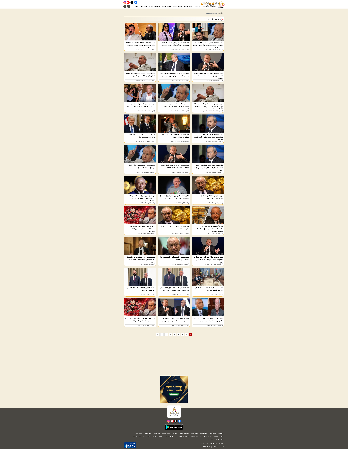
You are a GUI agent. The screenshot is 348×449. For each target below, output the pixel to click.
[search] (125, 6)
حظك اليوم (210, 439)
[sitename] (174, 411)
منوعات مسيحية (166, 433)
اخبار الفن (144, 6)
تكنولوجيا (160, 436)
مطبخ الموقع (148, 433)
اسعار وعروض (146, 436)
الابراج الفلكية (219, 439)
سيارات (154, 436)
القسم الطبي (166, 6)
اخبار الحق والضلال (196, 436)
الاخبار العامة (188, 6)
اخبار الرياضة (157, 433)
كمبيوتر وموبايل (207, 436)
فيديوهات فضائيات (184, 436)
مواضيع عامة (139, 433)
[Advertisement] (174, 362)
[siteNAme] (213, 4)
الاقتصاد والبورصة (218, 436)
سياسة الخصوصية (212, 443)
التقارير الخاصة (177, 6)
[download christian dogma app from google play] (174, 427)
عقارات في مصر (137, 436)
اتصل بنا (203, 443)
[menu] (128, 6)
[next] (158, 334)
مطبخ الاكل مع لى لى (171, 436)
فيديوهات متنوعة (154, 6)
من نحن (221, 443)
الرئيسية (197, 6)
